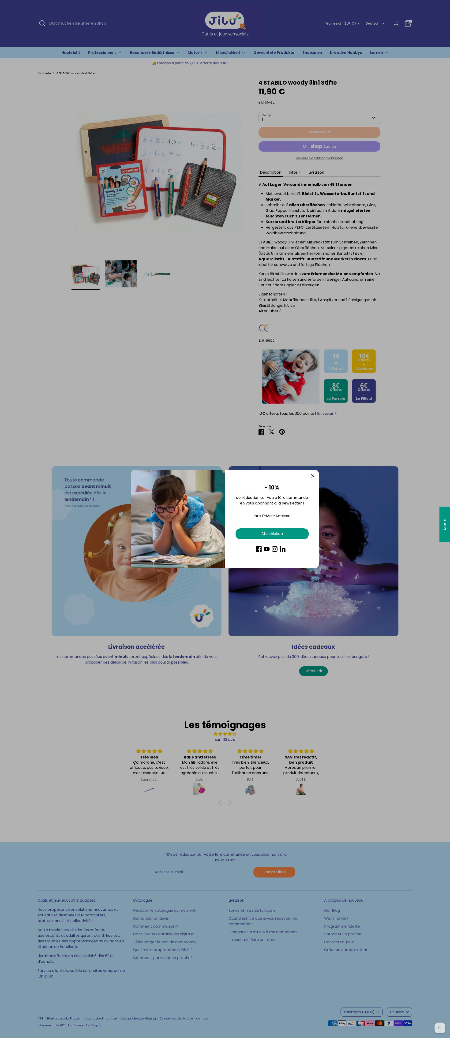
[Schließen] (313, 476)
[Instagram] (275, 549)
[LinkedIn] (282, 549)
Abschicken (272, 533)
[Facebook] (259, 549)
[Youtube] (267, 549)
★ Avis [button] (445, 524)
